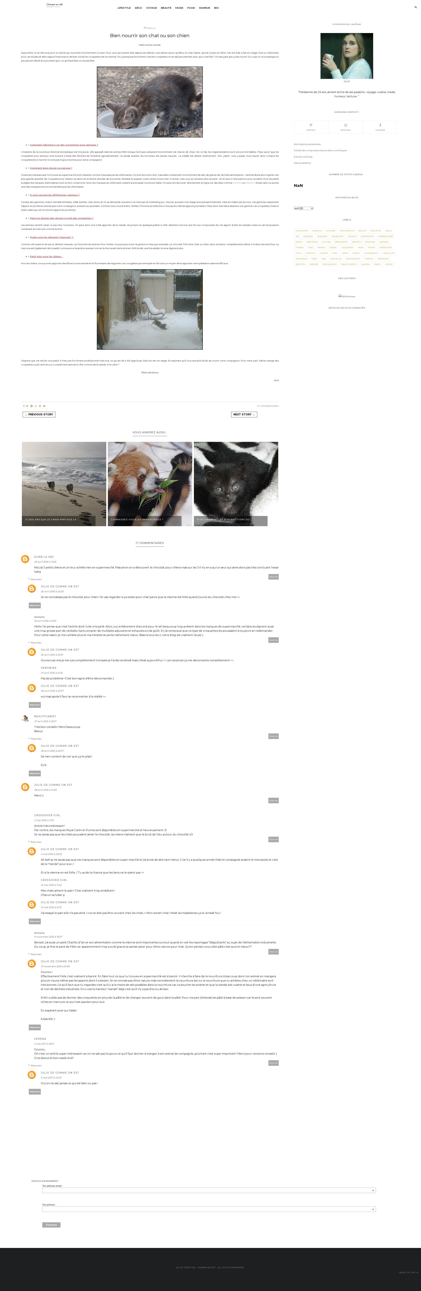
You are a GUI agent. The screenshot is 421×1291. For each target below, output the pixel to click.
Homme (371, 247)
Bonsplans (337, 236)
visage (377, 264)
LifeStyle (310, 253)
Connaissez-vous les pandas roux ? (137, 519)
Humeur (204, 7)
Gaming (333, 247)
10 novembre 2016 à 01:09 (55, 966)
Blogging (308, 236)
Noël (323, 259)
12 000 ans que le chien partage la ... (52, 519)
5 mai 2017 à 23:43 (51, 1077)
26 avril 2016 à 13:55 (45, 561)
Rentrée (314, 264)
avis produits (347, 231)
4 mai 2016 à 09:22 (51, 854)
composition (367, 236)
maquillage (389, 253)
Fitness (299, 247)
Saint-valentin (349, 264)
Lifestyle (124, 7)
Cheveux (352, 236)
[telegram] (31, 406)
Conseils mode (385, 236)
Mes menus (301, 259)
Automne (330, 231)
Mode (179, 7)
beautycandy (45, 716)
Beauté (166, 7)
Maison (356, 253)
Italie (298, 253)
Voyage (151, 7)
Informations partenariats (307, 144)
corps (299, 242)
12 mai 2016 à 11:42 (51, 885)
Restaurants (330, 264)
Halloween (347, 247)
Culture (326, 242)
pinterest (310, 130)
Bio (216, 7)
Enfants (356, 242)
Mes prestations (302, 163)
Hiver (360, 247)
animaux (150, 27)
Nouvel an (336, 259)
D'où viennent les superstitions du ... (225, 519)
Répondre (273, 577)
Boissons (322, 236)
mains (345, 253)
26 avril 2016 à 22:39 (52, 591)
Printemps (382, 259)
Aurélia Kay (44, 556)
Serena (40, 1038)
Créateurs (312, 242)
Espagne (383, 242)
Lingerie (324, 253)
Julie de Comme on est (60, 586)
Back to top (407, 1272)
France (321, 247)
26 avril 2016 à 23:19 (52, 654)
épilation (370, 242)
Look (334, 253)
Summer (365, 264)
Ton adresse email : (208, 1185)
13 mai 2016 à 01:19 (51, 907)
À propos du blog (303, 156)
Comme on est (206, 1267)
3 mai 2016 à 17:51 (44, 820)
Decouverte (341, 242)
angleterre (302, 231)
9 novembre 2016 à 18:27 (48, 936)
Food (191, 7)
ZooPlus (237, 182)
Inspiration (386, 247)
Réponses (36, 579)
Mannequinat (371, 253)
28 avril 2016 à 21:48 (45, 789)
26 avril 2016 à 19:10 (45, 620)
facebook (380, 130)
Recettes (300, 264)
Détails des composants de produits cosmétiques (320, 150)
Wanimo (250, 182)
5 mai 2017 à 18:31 (44, 1043)
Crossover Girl (47, 815)
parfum (369, 259)
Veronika (49, 667)
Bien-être (376, 231)
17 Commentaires (268, 406)
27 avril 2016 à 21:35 (52, 672)
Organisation (353, 259)
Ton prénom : (208, 1204)
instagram (346, 130)
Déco (138, 7)
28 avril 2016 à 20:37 (52, 690)
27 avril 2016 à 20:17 (45, 721)
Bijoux (388, 231)
